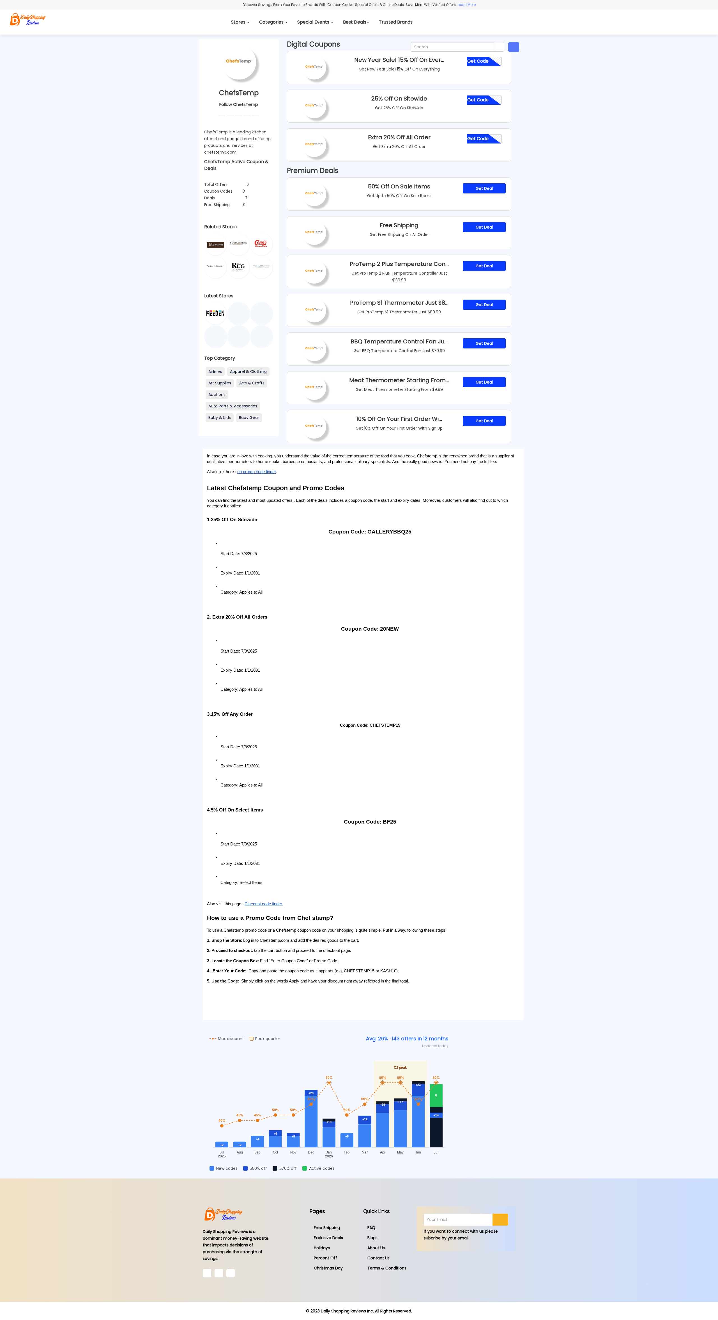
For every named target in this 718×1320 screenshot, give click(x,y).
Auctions (216, 394)
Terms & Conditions (386, 1268)
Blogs (372, 1238)
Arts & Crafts (251, 383)
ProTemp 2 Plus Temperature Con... (399, 264)
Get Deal (484, 188)
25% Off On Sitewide (399, 98)
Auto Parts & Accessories (232, 406)
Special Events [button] (313, 22)
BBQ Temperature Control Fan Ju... (399, 341)
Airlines (215, 371)
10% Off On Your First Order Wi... (399, 419)
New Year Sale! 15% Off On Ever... (399, 60)
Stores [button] (239, 22)
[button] (513, 47)
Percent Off (325, 1258)
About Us (376, 1248)
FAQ (371, 1227)
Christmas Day (328, 1268)
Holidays (322, 1248)
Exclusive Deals (328, 1238)
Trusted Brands (396, 22)
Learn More (466, 4)
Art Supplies (219, 383)
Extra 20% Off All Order (399, 137)
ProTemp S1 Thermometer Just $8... (399, 303)
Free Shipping (399, 225)
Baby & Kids (219, 417)
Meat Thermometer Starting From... (399, 380)
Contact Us (378, 1258)
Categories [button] (272, 22)
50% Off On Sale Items (399, 186)
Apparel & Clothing (248, 371)
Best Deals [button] (354, 22)
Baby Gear (249, 417)
